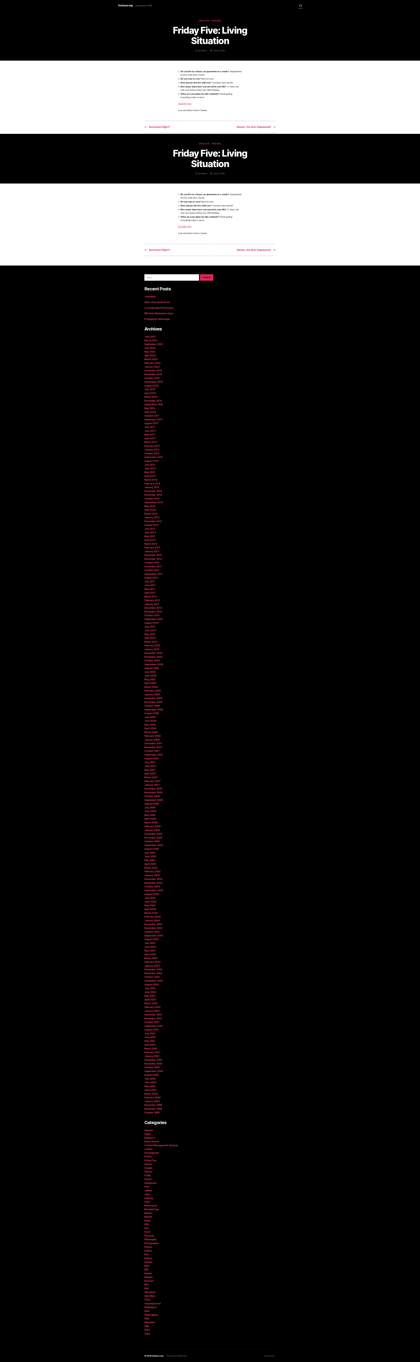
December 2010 (153, 607)
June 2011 (150, 585)
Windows (149, 1322)
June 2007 (150, 766)
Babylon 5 (149, 1137)
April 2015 (150, 476)
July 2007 (149, 762)
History (148, 1171)
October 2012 (151, 562)
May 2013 (149, 536)
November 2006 (153, 792)
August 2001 (151, 1029)
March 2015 (150, 479)
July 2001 (149, 1033)
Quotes (148, 1262)
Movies (148, 1213)
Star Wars (149, 1296)
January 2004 (152, 920)
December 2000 (153, 1059)
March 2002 (151, 1003)
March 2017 (150, 442)
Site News (150, 1292)
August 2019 (151, 385)
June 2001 (150, 1037)
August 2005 (151, 849)
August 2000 (151, 1075)
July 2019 (149, 389)
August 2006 (151, 803)
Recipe (148, 1273)
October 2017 (151, 415)
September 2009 (153, 664)
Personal (216, 21)
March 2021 (150, 340)
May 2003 (149, 950)
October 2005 (152, 841)
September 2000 (153, 1071)
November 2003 (153, 928)
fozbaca (203, 50)
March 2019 (150, 397)
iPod (146, 1186)
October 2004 (152, 886)
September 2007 (153, 754)
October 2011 (151, 570)
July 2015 (149, 464)
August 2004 (151, 894)
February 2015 (152, 483)
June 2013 (150, 532)
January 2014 (151, 517)
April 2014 (150, 510)
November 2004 (153, 883)
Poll (146, 1254)
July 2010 (149, 626)
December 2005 (153, 833)
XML (146, 1326)
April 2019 (150, 393)
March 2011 (150, 596)
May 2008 (149, 724)
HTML (147, 1175)
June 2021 (150, 336)
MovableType (151, 1209)
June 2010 (150, 630)
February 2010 (152, 645)
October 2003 (152, 931)
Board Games (151, 1141)
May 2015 (149, 472)
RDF (146, 1269)
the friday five (184, 103)
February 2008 (152, 736)
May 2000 (149, 1086)
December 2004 (153, 879)
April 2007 (150, 773)
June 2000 (150, 1082)
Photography (151, 1243)
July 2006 (150, 807)
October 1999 (152, 1112)
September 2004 (153, 890)
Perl (146, 1228)
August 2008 (151, 713)
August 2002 (151, 984)
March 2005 (151, 867)
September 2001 (153, 1026)
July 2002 (149, 988)
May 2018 (149, 408)
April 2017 (150, 438)
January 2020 (152, 366)
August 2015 (151, 461)
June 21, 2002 (219, 50)
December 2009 (153, 653)
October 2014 (151, 498)
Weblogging (151, 1314)
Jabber (148, 1190)
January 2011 (151, 604)
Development (151, 1153)
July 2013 (149, 528)
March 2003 (151, 958)
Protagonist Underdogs (157, 319)
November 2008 (153, 702)
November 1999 (153, 1109)
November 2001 (153, 1018)
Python (148, 1258)
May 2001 (149, 1041)
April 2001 (150, 1044)
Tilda (147, 1299)
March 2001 (150, 1048)
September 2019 (153, 381)
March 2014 (150, 513)
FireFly (148, 1156)
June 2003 (150, 946)
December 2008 (153, 698)
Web (146, 1311)
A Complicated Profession (158, 307)
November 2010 (153, 611)
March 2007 (151, 777)
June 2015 (150, 468)
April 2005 (150, 864)
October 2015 (151, 453)
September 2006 (153, 800)
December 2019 (153, 370)
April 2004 (150, 909)
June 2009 (150, 675)
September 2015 (153, 457)
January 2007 (152, 785)
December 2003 (153, 924)
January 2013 (151, 551)
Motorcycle (150, 1205)
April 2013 (150, 540)
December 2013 (153, 521)
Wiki (146, 1318)
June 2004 (150, 901)
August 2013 (151, 525)
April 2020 (150, 355)
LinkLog (148, 1198)
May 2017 (149, 434)
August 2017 (151, 423)
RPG (146, 1284)
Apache (148, 1130)
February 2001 (152, 1052)
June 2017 (150, 431)
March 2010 (150, 641)
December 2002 (153, 969)
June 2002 (150, 992)
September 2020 (153, 344)
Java (147, 1194)
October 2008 (152, 705)
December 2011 (153, 566)
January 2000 (152, 1101)
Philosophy (150, 1239)
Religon (148, 1277)
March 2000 (151, 1093)
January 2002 (152, 1011)
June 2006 (150, 811)
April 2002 (150, 999)
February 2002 (152, 1007)
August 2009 (151, 668)
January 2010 (151, 649)
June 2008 (150, 720)
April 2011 (149, 592)
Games (148, 1164)
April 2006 (150, 818)
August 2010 (151, 623)
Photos (148, 1247)
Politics (148, 1250)
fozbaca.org (125, 5)
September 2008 (153, 709)
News (147, 1220)
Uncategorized (152, 1303)
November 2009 (153, 657)
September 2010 (153, 619)
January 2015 (151, 487)
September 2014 (153, 502)
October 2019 (151, 378)
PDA (146, 1224)
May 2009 (149, 679)
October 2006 (152, 796)
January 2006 (152, 830)
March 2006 (151, 822)
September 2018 (153, 404)
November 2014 (153, 494)
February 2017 (152, 446)
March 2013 (150, 544)
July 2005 (149, 852)
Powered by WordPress (176, 1356)
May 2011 (149, 589)
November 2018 (153, 400)
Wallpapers (150, 1307)
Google (148, 1168)
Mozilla (148, 1216)
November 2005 (153, 837)
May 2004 (149, 905)
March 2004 (151, 913)
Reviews (149, 1281)
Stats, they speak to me (157, 302)
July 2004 (150, 898)
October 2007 (152, 751)
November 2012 (153, 559)
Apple (147, 1134)
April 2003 (150, 954)
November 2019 (153, 374)
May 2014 (149, 506)
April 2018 (150, 412)
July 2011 (149, 581)
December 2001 (153, 1014)
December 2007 (153, 743)
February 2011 (152, 600)
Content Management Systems (161, 1145)
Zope (147, 1333)
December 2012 (153, 555)
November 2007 (153, 747)
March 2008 (151, 732)
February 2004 (152, 916)
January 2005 (152, 875)
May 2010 (149, 634)
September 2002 (153, 980)
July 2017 (149, 427)
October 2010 (151, 615)
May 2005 (149, 860)
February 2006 (152, 826)
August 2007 (151, 758)
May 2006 (149, 815)
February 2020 (152, 363)
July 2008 (150, 717)
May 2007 (149, 770)
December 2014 (153, 491)
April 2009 (150, 683)
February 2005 (152, 871)
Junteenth (150, 296)
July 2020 (149, 348)
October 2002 (152, 977)
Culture (148, 1149)
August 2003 (151, 939)
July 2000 (150, 1078)
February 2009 (152, 690)
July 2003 (149, 943)
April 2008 (150, 728)
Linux (147, 1201)
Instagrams (150, 1183)
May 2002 (149, 996)
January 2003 (152, 965)
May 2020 (149, 351)
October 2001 (151, 1022)
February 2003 (152, 962)
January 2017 (151, 449)
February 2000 (152, 1097)
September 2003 (153, 935)
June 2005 (150, 856)
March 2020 (151, 359)
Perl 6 (147, 1232)
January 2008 (152, 739)
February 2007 (152, 781)
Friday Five (204, 21)
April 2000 (150, 1090)
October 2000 (152, 1067)
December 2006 (153, 788)
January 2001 (151, 1056)
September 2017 (153, 419)
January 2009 (152, 694)
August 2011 (151, 577)
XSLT (147, 1329)
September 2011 (153, 574)
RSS (146, 1288)
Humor (148, 1179)
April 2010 (150, 638)
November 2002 (153, 973)
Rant (146, 1266)
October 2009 (152, 660)
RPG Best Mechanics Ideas (158, 313)
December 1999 (153, 1105)
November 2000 (153, 1063)
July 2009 (150, 672)
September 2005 (153, 845)
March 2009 (151, 687)
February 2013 (152, 547)
